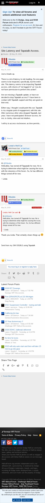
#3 (43, 207)
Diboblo (5, 54)
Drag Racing (9, 301)
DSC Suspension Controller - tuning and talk (23, 305)
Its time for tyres (11, 338)
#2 (43, 159)
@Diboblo (8, 163)
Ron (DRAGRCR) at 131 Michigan (19, 297)
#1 (43, 70)
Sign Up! (7, 12)
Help (29, 435)
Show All (10, 138)
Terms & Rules (7, 435)
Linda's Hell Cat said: (10, 212)
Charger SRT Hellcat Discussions (17, 353)
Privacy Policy (20, 435)
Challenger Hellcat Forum (28, 482)
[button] (2, 2)
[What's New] (38, 2)
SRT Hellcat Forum (9, 482)
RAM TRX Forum (25, 486)
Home (35, 435)
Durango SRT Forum (11, 432)
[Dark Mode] (42, 1)
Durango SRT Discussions (14, 293)
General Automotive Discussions (17, 318)
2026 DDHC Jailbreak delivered (18, 330)
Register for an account (22, 25)
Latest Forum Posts (10, 284)
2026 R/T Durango (12, 288)
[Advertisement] (23, 40)
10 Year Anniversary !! (14, 321)
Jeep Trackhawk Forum (30, 484)
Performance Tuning (12, 309)
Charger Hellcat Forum (10, 484)
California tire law (12, 313)
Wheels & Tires (10, 343)
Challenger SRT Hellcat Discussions (18, 326)
